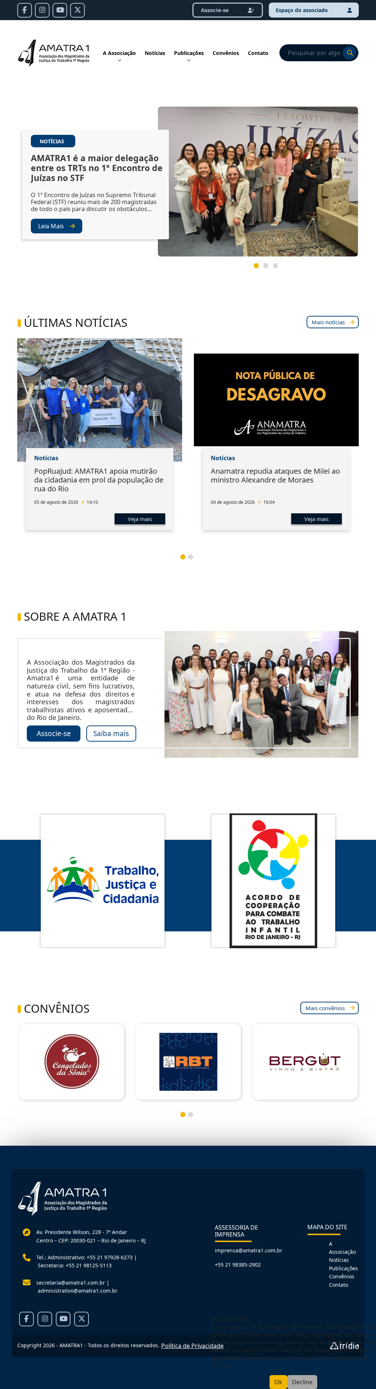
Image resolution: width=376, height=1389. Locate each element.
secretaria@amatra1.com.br (70, 1282)
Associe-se (54, 733)
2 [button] (268, 268)
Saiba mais (111, 733)
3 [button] (278, 268)
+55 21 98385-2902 (238, 1264)
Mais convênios (325, 1008)
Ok (278, 1382)
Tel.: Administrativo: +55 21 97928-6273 (84, 1257)
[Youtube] (60, 10)
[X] (77, 10)
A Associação (119, 52)
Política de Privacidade (192, 1346)
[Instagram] (42, 10)
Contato (258, 52)
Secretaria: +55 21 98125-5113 (75, 1265)
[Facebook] (24, 10)
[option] (188, 184)
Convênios (226, 52)
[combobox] (319, 53)
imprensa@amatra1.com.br (248, 1250)
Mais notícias (328, 322)
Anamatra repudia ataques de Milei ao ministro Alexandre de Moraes (275, 475)
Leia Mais (51, 226)
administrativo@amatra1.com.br (78, 1290)
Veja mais (140, 518)
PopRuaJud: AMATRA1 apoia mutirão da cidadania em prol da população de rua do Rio (98, 480)
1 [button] (259, 268)
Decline (302, 1382)
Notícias (155, 52)
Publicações (189, 52)
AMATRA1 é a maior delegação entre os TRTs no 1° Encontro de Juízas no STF (97, 168)
